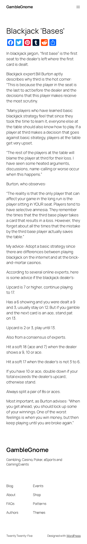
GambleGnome (19, 7)
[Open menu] (78, 7)
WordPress (74, 536)
